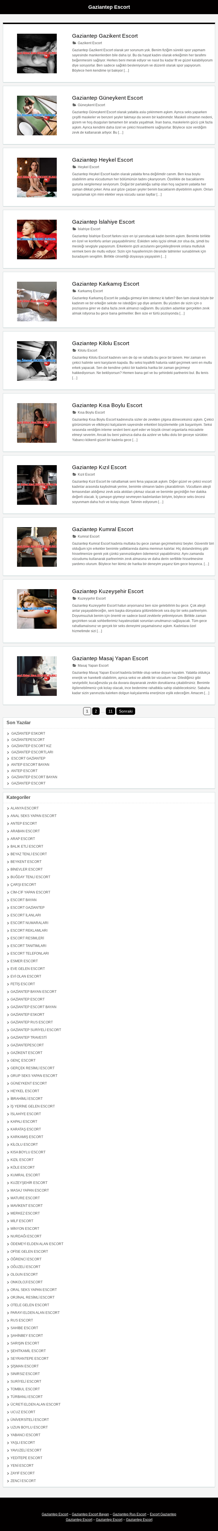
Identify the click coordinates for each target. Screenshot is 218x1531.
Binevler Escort (27, 869)
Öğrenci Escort (26, 1259)
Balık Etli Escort (27, 846)
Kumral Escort (88, 536)
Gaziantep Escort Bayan (34, 777)
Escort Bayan (24, 900)
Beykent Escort (26, 862)
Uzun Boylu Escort (29, 1427)
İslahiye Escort (88, 229)
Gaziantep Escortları (32, 752)
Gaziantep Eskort (28, 733)
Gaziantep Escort (109, 7)
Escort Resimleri (27, 938)
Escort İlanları (26, 915)
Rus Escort (22, 1320)
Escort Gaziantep (28, 758)
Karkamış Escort (90, 291)
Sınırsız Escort (25, 1374)
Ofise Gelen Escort (29, 1252)
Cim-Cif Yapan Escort (30, 892)
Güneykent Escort (91, 105)
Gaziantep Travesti (29, 1038)
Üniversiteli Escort (30, 1420)
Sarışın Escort (25, 1343)
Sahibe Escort (24, 1328)
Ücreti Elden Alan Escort (35, 1404)
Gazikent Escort (89, 43)
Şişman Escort (25, 1366)
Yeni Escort (22, 1466)
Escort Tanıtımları (28, 946)
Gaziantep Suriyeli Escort (36, 1030)
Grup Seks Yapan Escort (34, 1076)
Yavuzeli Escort (26, 1450)
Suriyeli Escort (26, 1382)
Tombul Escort (25, 1389)
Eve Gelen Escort (28, 969)
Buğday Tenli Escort (30, 877)
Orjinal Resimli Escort (32, 1297)
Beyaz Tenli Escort (29, 854)
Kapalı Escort (24, 1122)
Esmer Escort (24, 961)
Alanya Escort (25, 808)
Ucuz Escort (23, 1412)
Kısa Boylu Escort (91, 412)
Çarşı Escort (23, 885)
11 (110, 711)
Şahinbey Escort (27, 1336)
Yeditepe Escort (26, 1458)
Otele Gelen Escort (30, 1305)
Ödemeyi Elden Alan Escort (37, 1244)
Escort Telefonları (30, 953)
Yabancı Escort (25, 1435)
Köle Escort (23, 1167)
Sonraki (126, 711)
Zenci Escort (23, 1481)
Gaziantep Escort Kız (31, 746)
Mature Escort (25, 1198)
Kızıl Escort (86, 474)
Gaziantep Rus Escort (32, 1022)
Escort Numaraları (29, 923)
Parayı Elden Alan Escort (35, 1313)
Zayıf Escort (23, 1473)
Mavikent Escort (27, 1206)
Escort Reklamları (29, 931)
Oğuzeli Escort (25, 1267)
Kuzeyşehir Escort (91, 598)
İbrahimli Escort (27, 1099)
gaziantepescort (28, 740)
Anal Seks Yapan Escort (33, 816)
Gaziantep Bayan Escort (33, 992)
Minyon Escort (25, 1229)
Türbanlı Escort (27, 1397)
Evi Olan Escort (26, 976)
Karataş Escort (26, 1129)
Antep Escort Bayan (30, 765)
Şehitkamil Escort (28, 1351)
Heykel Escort (88, 167)
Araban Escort (25, 831)
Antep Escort (24, 771)
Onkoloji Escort (27, 1282)
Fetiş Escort (23, 984)
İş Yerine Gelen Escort (33, 1106)
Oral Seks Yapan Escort (34, 1290)
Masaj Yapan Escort (92, 666)
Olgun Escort (24, 1274)
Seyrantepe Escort (30, 1359)
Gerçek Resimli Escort (32, 1068)
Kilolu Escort (87, 350)
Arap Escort (23, 839)
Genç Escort (23, 1060)
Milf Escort (22, 1221)
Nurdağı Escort (26, 1236)
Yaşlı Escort (23, 1443)
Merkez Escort (25, 1213)
